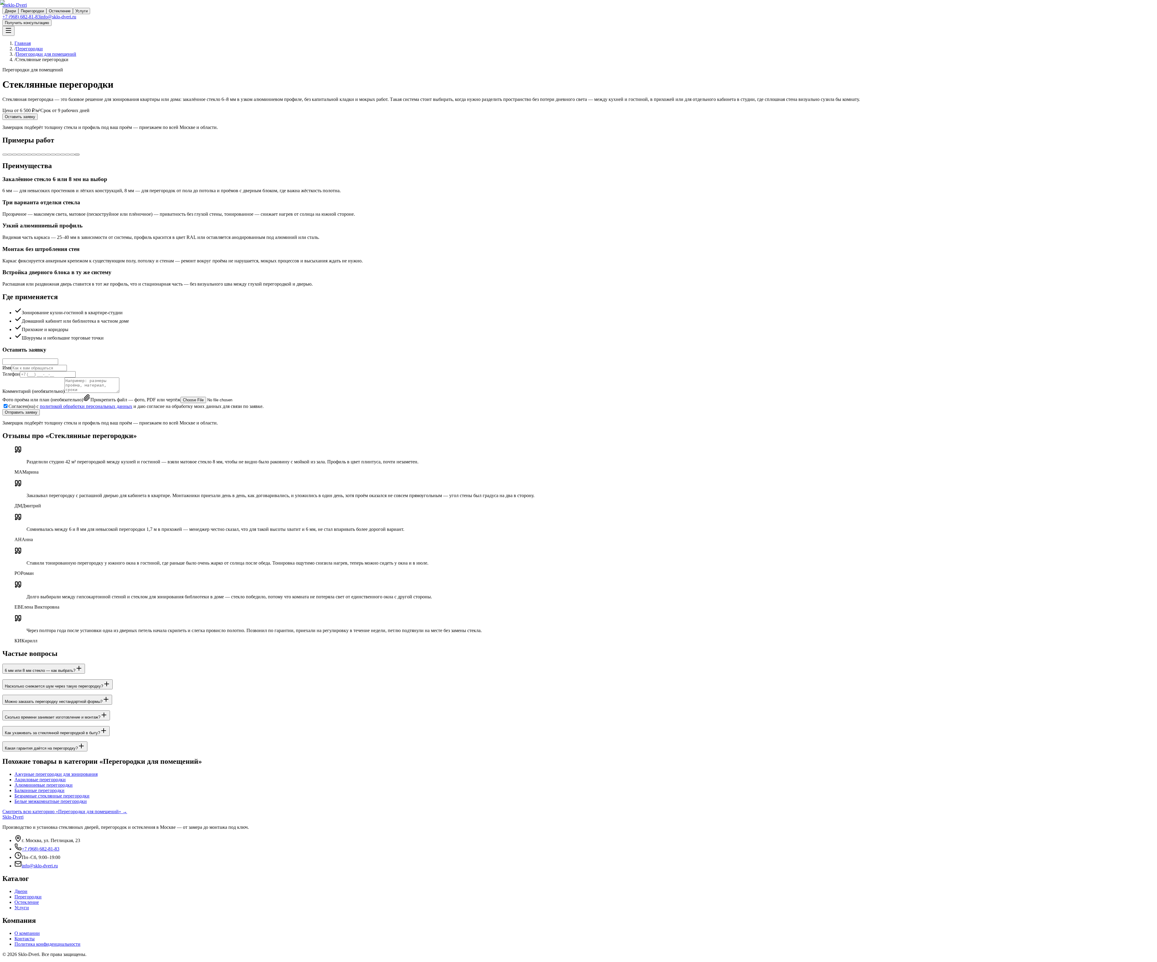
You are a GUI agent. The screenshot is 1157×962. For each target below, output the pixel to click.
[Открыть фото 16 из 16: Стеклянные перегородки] (77, 154)
